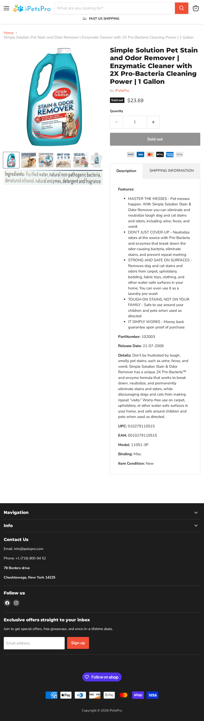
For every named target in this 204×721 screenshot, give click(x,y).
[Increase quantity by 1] (153, 122)
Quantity (116, 111)
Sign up (78, 643)
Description (126, 170)
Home (9, 33)
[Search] (181, 8)
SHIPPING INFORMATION (172, 170)
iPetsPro (122, 90)
